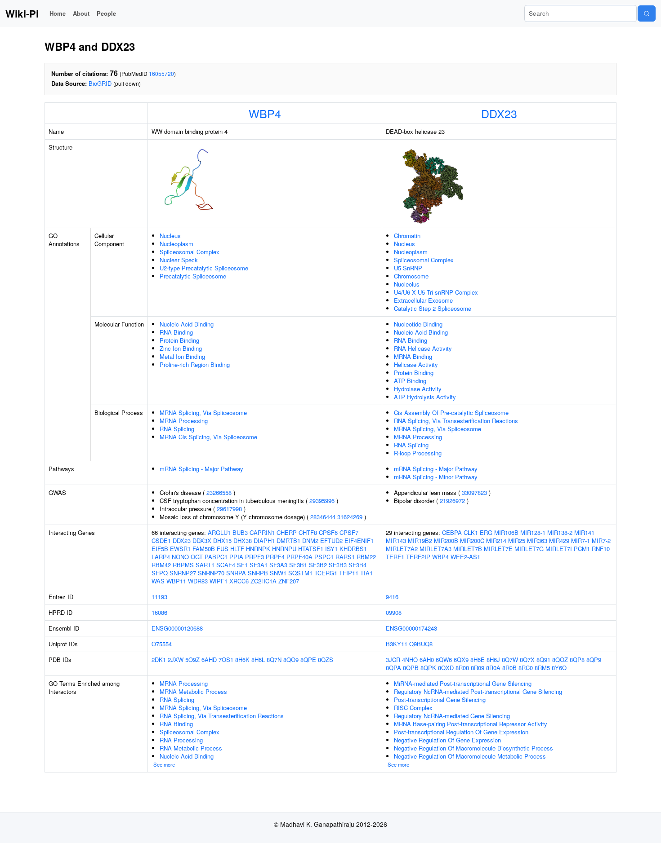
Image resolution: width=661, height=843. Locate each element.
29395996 (322, 500)
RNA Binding (176, 332)
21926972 (452, 500)
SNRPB (258, 573)
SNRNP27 (183, 573)
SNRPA (236, 573)
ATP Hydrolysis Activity (425, 397)
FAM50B (203, 548)
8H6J (493, 659)
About (81, 13)
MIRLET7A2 (402, 548)
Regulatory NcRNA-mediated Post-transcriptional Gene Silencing (478, 691)
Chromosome (411, 276)
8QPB (411, 667)
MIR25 (516, 540)
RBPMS (183, 565)
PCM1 (582, 548)
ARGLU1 (219, 532)
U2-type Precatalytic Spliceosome (204, 268)
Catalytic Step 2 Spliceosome (432, 308)
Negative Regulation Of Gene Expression (447, 740)
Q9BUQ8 (421, 644)
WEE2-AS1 (465, 556)
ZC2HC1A (263, 581)
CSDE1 (161, 540)
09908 (394, 612)
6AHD (209, 659)
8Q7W (510, 659)
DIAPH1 (264, 540)
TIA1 (366, 573)
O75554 (162, 644)
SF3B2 (318, 565)
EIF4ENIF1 (359, 540)
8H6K (242, 659)
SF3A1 (259, 565)
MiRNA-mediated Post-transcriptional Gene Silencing (462, 683)
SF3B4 (357, 565)
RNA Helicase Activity (423, 348)
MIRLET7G (529, 548)
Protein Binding (179, 340)
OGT (197, 556)
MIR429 (559, 540)
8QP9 (593, 659)
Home (57, 13)
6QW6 (444, 659)
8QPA (393, 667)
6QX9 (461, 659)
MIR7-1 (580, 540)
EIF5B (160, 548)
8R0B (509, 667)
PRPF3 (254, 556)
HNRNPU (284, 548)
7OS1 (226, 659)
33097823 (474, 492)
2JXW (175, 659)
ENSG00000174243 (411, 628)
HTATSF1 (310, 548)
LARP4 (161, 556)
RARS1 (345, 556)
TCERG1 (325, 573)
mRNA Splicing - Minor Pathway (436, 476)
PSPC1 (324, 556)
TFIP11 (348, 573)
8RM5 (542, 667)
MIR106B (506, 532)
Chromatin (407, 235)
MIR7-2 (601, 540)
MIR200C (472, 540)
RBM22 (366, 556)
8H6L (258, 659)
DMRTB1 (288, 540)
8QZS (325, 659)
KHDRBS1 (353, 548)
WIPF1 (219, 581)
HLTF (237, 548)
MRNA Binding (413, 356)
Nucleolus (407, 284)
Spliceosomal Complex (189, 251)
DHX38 (242, 540)
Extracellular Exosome (423, 300)
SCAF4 (225, 565)
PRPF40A (299, 556)
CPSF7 (348, 532)
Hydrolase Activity (418, 388)
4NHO (410, 659)
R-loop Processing (418, 453)
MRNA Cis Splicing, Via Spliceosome (208, 437)
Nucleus (170, 235)
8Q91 (543, 659)
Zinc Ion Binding (181, 348)
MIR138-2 (559, 532)
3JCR (393, 659)
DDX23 (499, 113)
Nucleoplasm (176, 243)
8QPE (308, 659)
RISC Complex (413, 707)
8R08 (462, 667)
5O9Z (192, 659)
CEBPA (452, 532)
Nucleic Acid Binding (187, 324)
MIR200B (446, 540)
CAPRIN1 (262, 532)
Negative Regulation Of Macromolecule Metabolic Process (470, 756)
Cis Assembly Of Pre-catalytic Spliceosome (451, 412)
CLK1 (471, 532)
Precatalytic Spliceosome (193, 276)
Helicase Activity (416, 364)
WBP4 (265, 113)
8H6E (477, 659)
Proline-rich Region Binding (195, 364)
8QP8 (577, 659)
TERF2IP (418, 556)
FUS (222, 548)
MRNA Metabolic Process (193, 691)
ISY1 (331, 548)
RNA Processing (181, 740)
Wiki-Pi (22, 13)
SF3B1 (298, 565)
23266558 (219, 492)
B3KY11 (396, 644)
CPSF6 (328, 532)
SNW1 (278, 573)
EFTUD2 (331, 540)
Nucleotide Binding (418, 324)
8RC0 (525, 667)
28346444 (322, 516)
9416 (392, 596)
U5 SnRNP (408, 268)
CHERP (287, 532)
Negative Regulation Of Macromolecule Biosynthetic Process (473, 748)
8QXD (446, 667)
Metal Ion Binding (182, 356)
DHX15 (222, 540)
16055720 (161, 73)
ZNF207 (288, 581)
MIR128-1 (532, 532)
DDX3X (201, 540)
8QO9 (291, 659)
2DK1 (159, 659)
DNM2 (310, 540)
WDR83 (198, 581)
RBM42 (161, 565)
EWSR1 (180, 548)
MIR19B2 (420, 540)
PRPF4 (275, 556)
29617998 (229, 508)
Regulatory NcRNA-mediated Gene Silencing (452, 715)
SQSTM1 (300, 573)
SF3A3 (278, 565)
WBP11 (176, 581)
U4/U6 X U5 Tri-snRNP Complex (436, 292)
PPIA (236, 556)
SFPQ (160, 573)
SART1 (205, 565)
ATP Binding (410, 380)
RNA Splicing (177, 428)
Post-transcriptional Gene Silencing (440, 699)
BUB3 (240, 532)
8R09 (477, 667)
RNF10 (601, 548)
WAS (158, 581)
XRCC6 (239, 581)
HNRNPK (258, 548)
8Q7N (274, 659)
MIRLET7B (467, 548)
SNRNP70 (211, 573)
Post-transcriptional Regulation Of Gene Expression (461, 732)
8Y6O (559, 667)
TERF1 (395, 556)
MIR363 (537, 540)
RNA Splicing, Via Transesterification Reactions (456, 420)
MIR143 (396, 540)
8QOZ (560, 659)
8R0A (493, 667)
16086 (159, 612)
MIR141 (584, 532)
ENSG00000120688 (177, 628)
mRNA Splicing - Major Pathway (201, 468)
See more (164, 764)
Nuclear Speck (179, 260)
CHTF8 (308, 532)
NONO (180, 556)
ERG (486, 532)
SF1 (242, 565)
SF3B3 (338, 565)
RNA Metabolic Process (191, 748)
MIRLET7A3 (435, 548)
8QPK (428, 667)
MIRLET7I (558, 548)
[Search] (647, 13)
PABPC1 (216, 556)
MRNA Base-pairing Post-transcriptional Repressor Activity (470, 723)
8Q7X (527, 659)
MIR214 (496, 540)
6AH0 (427, 659)
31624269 (349, 516)
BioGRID (100, 83)
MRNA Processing (184, 420)
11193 (159, 596)
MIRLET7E (498, 548)
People (106, 13)
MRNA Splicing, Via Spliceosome (203, 412)
